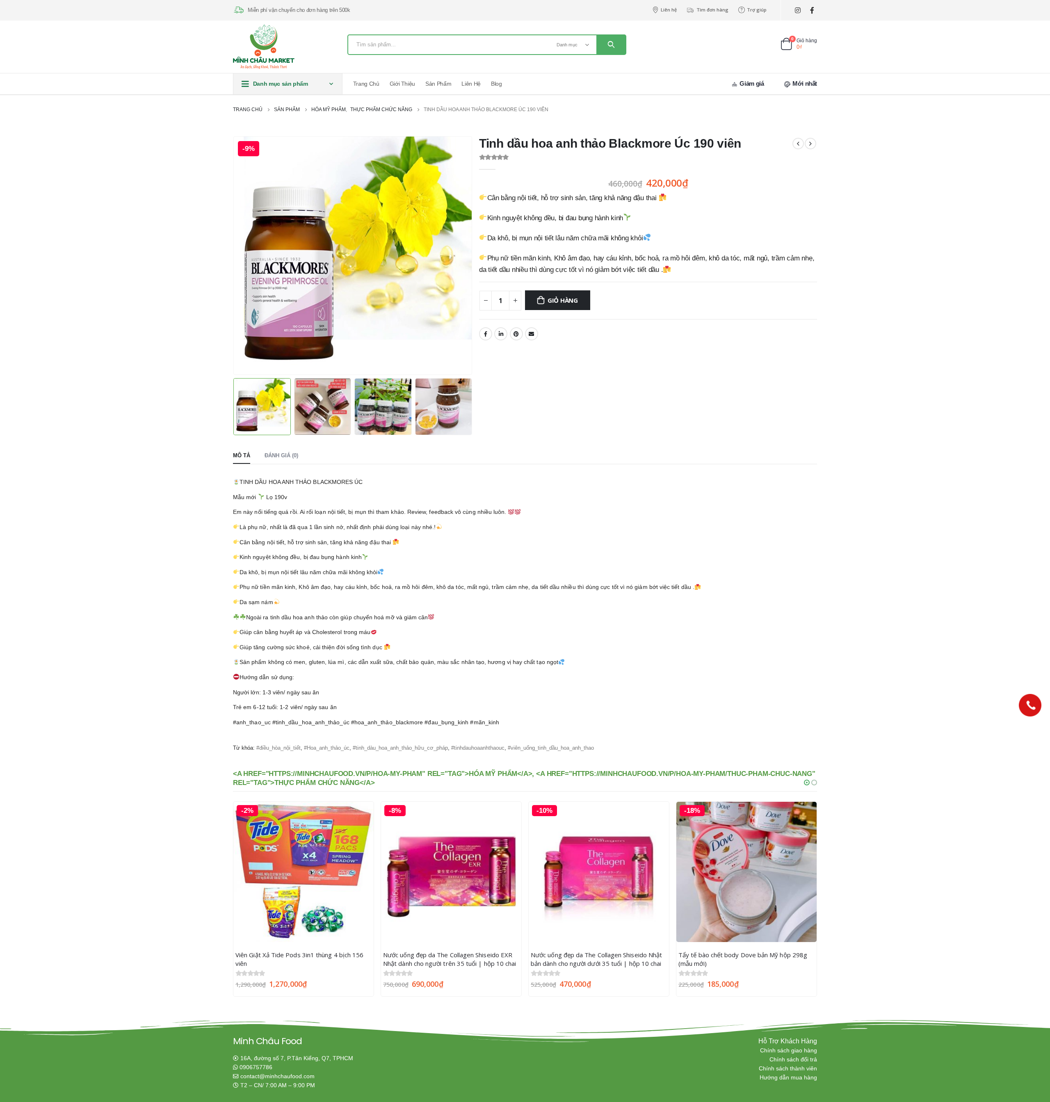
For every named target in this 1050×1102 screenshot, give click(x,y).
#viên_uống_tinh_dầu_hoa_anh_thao (551, 748)
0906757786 (256, 1067)
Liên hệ (669, 10)
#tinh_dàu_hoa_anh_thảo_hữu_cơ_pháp (400, 748)
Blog (496, 83)
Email (531, 333)
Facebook (485, 333)
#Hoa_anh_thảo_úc (326, 748)
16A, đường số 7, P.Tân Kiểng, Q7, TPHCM (296, 1058)
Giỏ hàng (563, 300)
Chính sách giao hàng (788, 1050)
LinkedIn (500, 333)
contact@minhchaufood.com (277, 1076)
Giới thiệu (402, 83)
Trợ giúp (757, 10)
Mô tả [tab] (241, 455)
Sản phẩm (438, 83)
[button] (806, 782)
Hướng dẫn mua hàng (788, 1078)
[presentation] (235, 255)
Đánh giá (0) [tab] (281, 455)
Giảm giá (751, 83)
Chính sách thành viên (788, 1068)
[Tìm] (611, 44)
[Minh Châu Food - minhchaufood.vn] (263, 47)
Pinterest (516, 333)
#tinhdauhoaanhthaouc (477, 748)
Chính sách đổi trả (793, 1059)
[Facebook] (812, 10)
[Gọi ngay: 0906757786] (1030, 705)
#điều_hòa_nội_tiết (278, 748)
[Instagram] (797, 10)
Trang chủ (366, 83)
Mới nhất (804, 83)
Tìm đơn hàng (712, 10)
